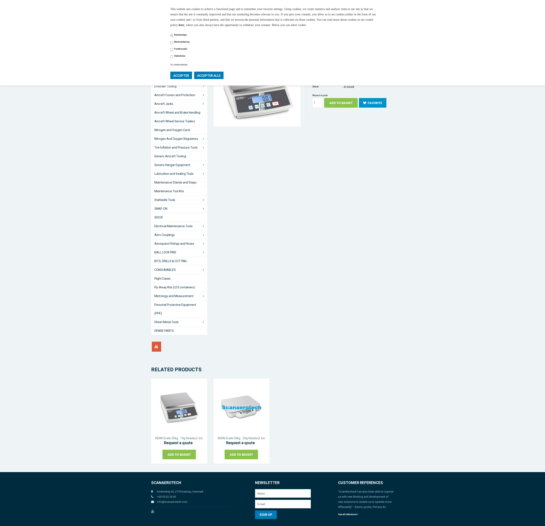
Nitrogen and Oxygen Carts (172, 130)
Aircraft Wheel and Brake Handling (177, 112)
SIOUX (158, 217)
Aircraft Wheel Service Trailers (174, 121)
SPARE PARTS (164, 330)
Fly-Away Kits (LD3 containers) (174, 287)
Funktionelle (180, 49)
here (181, 25)
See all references (347, 514)
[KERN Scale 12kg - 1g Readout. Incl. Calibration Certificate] (257, 91)
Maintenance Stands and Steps (175, 182)
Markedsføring (181, 42)
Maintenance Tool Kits (169, 191)
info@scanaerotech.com (172, 501)
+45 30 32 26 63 (166, 496)
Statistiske (179, 56)
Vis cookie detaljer (179, 65)
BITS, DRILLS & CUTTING (170, 261)
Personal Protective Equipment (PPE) (175, 309)
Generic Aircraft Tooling (170, 156)
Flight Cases (162, 278)
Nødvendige (180, 35)
